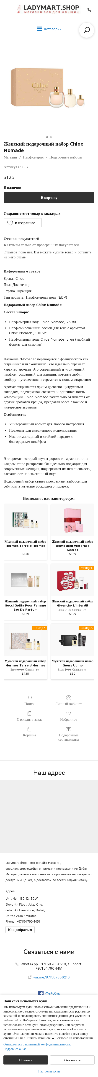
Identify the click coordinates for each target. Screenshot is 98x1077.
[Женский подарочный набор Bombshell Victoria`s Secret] (72, 520)
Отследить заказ (29, 719)
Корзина (29, 735)
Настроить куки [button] (49, 1071)
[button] (23, 222)
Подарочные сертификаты (68, 737)
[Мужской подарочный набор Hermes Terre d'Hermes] (25, 520)
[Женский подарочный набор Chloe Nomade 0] (49, 88)
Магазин (10, 157)
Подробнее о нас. (15, 1049)
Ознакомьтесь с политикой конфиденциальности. (37, 1044)
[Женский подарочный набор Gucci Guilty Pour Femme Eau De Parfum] (25, 580)
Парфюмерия (33, 157)
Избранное (68, 719)
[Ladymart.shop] (49, 9)
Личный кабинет (68, 704)
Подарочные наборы (65, 157)
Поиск (29, 704)
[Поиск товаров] (87, 30)
